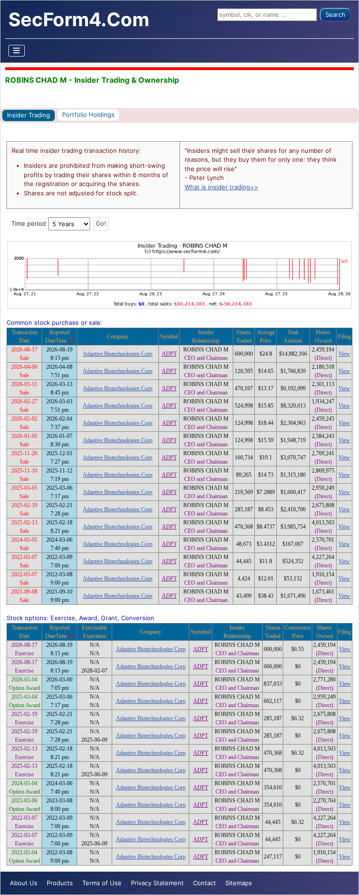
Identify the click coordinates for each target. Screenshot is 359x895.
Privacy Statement (157, 883)
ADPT (169, 354)
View (344, 354)
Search (335, 14)
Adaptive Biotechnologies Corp (117, 354)
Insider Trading (28, 115)
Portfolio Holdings (88, 114)
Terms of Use (102, 883)
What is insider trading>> (221, 187)
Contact (204, 883)
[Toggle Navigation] (16, 51)
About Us (23, 883)
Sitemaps (238, 883)
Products (60, 883)
